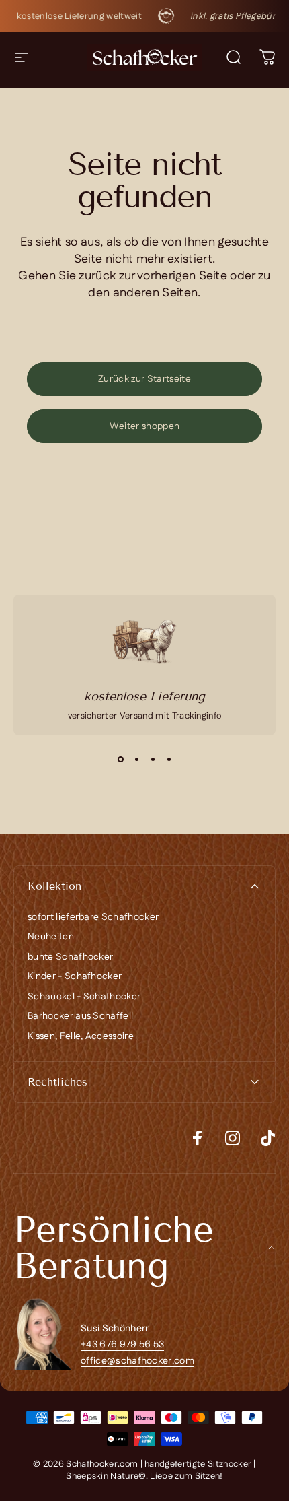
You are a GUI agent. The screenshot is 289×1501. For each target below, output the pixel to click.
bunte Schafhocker (70, 958)
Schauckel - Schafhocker (84, 997)
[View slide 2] (136, 760)
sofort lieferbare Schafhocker (93, 918)
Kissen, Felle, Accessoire (81, 1037)
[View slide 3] (152, 760)
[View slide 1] (120, 760)
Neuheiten (51, 937)
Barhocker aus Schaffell (80, 1017)
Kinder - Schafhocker (75, 977)
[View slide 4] (169, 760)
